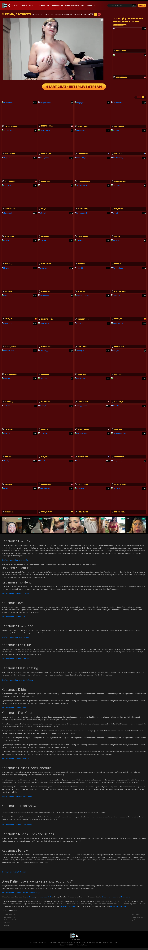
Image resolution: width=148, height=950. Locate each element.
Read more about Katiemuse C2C (14, 617)
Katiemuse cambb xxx (68, 906)
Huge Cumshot (135, 915)
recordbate (48, 897)
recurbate (39, 897)
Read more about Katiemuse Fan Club (15, 659)
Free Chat (15, 758)
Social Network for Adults (138, 917)
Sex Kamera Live (87, 5)
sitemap (6, 925)
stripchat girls (72, 5)
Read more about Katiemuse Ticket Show (16, 825)
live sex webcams (9, 917)
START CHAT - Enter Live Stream (74, 87)
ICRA (79, 940)
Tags (31, 5)
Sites (22, 5)
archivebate (31, 897)
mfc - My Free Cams (55, 5)
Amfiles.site (7, 922)
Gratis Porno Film (9, 915)
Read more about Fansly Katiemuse (14, 872)
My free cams (125, 897)
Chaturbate (106, 897)
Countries (40, 5)
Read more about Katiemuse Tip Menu (15, 593)
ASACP (73, 940)
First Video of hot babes (12, 920)
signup (142, 5)
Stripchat (114, 897)
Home (16, 5)
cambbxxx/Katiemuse (118, 906)
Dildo (14, 708)
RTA (68, 940)
